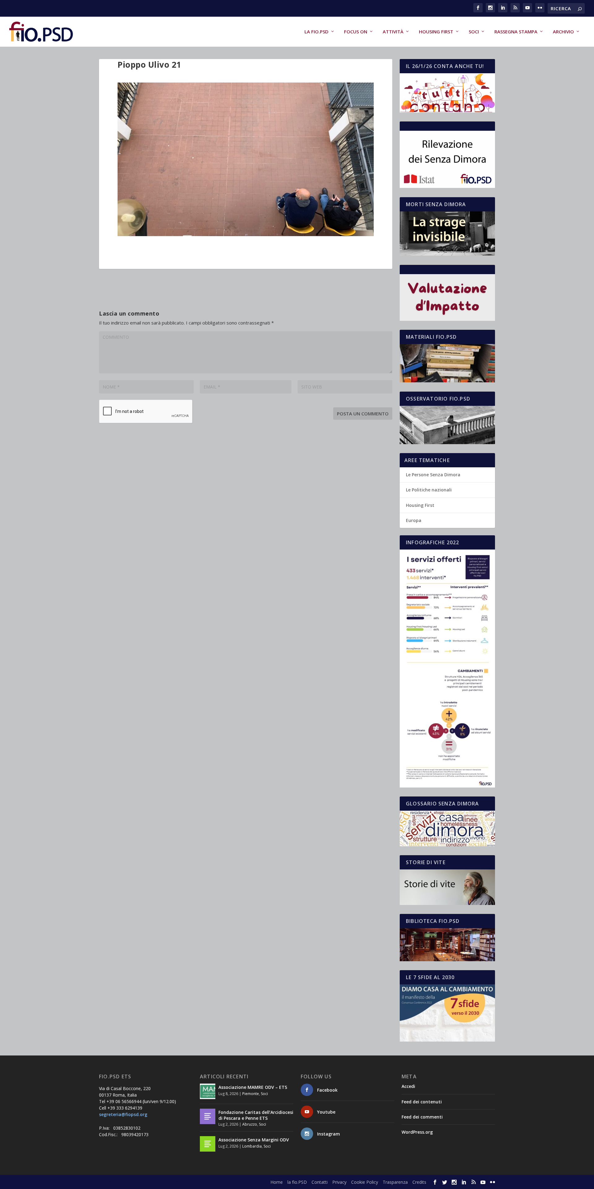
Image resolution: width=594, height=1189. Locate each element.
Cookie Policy (364, 1182)
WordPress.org (417, 1132)
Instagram (328, 1134)
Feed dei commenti (422, 1117)
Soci (474, 32)
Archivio (563, 32)
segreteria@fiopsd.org (123, 1114)
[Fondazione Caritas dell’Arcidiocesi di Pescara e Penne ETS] (207, 1116)
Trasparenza (395, 1182)
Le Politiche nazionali (429, 490)
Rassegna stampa (515, 32)
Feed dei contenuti (422, 1102)
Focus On (355, 32)
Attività (393, 32)
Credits (419, 1182)
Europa (413, 520)
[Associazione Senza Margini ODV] (207, 1144)
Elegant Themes (145, 1182)
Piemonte (250, 1093)
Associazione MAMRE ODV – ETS (252, 1087)
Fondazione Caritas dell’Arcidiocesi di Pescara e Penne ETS (255, 1115)
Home (276, 1182)
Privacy (339, 1182)
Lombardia (252, 1146)
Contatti (320, 1182)
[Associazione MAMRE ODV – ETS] (207, 1091)
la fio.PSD (316, 32)
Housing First (436, 32)
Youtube (326, 1112)
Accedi (408, 1086)
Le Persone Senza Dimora (433, 475)
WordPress (207, 1182)
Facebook (327, 1090)
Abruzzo (249, 1124)
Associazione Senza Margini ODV (253, 1140)
